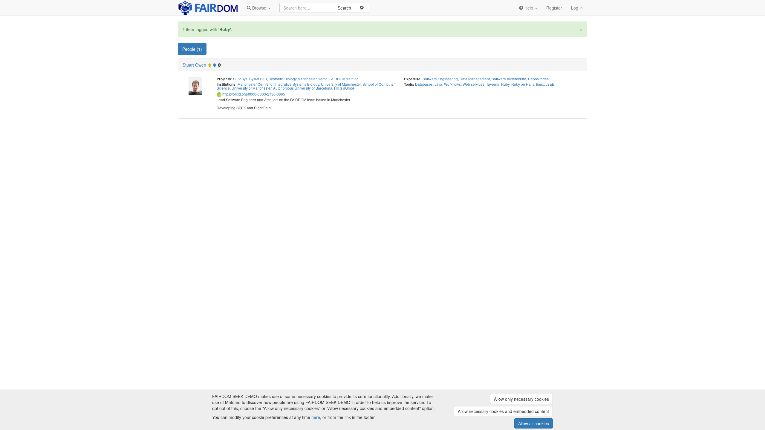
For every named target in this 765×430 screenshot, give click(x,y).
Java (438, 84)
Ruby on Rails (522, 84)
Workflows (452, 84)
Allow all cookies (533, 423)
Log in (577, 8)
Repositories (538, 78)
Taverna (492, 84)
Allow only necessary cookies (521, 399)
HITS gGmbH (345, 87)
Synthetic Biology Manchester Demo (298, 78)
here (315, 417)
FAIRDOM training (344, 78)
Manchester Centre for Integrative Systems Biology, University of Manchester (299, 84)
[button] (258, 7)
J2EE (550, 84)
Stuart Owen (194, 65)
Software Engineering (440, 78)
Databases (424, 84)
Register (554, 8)
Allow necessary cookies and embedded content (503, 411)
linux (540, 84)
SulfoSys (240, 78)
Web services (473, 84)
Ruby (505, 84)
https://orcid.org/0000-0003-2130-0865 (253, 93)
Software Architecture (509, 78)
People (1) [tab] (192, 49)
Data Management (475, 78)
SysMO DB (258, 78)
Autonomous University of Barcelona (302, 87)
